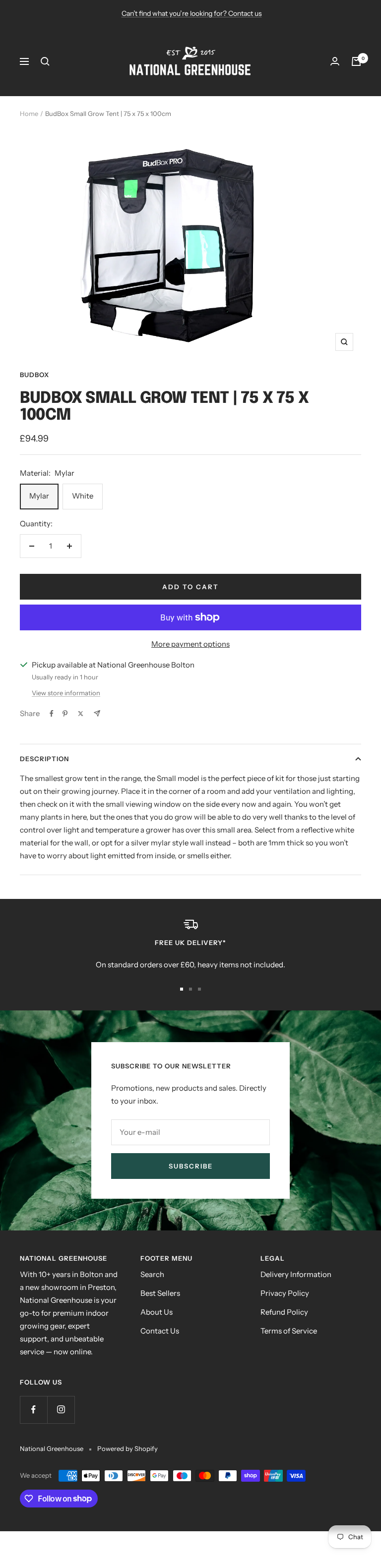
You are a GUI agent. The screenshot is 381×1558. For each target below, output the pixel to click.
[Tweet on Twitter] (80, 713)
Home (29, 113)
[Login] (334, 61)
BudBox (34, 375)
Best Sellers (160, 1293)
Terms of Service (288, 1330)
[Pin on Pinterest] (65, 713)
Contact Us (159, 1330)
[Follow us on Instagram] (60, 1409)
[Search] (45, 61)
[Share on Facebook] (52, 713)
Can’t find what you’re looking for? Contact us (192, 13)
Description (44, 759)
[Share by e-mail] (97, 713)
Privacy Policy (284, 1293)
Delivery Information (295, 1274)
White (82, 496)
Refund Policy (284, 1312)
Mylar (39, 496)
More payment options (190, 644)
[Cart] (356, 61)
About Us (156, 1312)
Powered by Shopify (127, 1448)
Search (152, 1274)
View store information (66, 693)
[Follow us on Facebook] (33, 1409)
